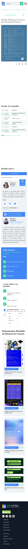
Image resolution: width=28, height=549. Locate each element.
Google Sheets (6, 524)
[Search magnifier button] (21, 3)
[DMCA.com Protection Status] (6, 512)
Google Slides (6, 522)
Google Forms (6, 527)
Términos (5, 541)
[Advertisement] (14, 87)
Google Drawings (6, 530)
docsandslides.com (6, 209)
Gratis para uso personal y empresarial (13, 135)
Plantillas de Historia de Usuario (12, 368)
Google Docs (5, 519)
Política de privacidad (7, 538)
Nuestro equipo (6, 543)
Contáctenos (5, 536)
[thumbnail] (14, 353)
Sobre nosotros (6, 533)
